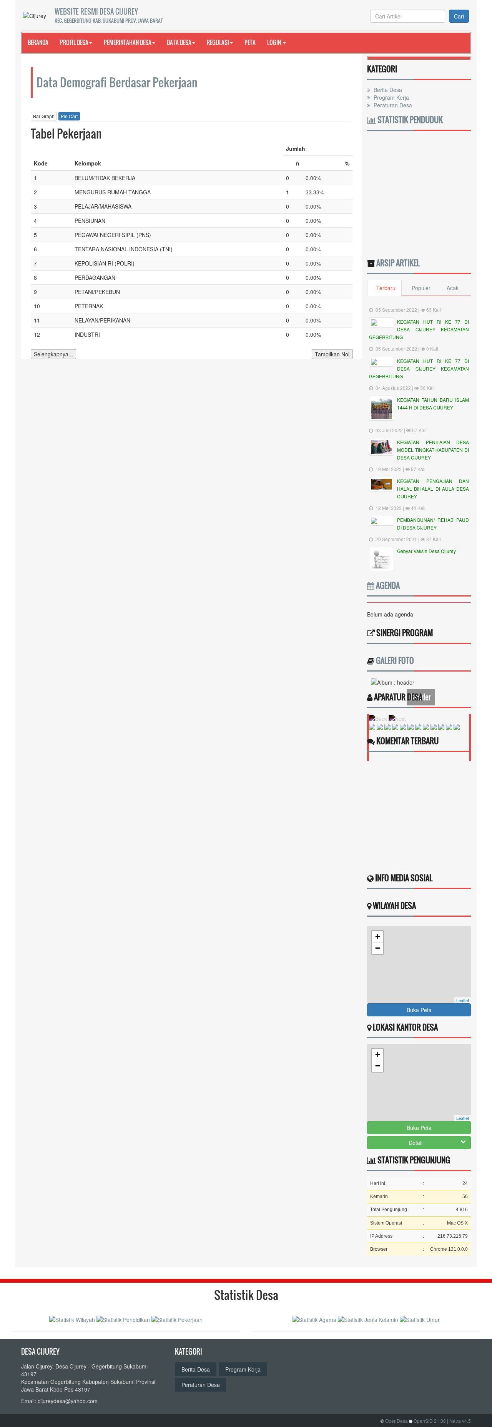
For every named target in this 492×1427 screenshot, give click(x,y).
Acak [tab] (453, 288)
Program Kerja (390, 97)
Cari (459, 16)
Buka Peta (419, 1010)
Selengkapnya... (53, 354)
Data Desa (179, 42)
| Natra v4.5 (459, 1420)
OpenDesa (396, 1420)
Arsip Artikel (398, 263)
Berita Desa (387, 90)
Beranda (38, 42)
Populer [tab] (421, 288)
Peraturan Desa (392, 105)
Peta (250, 42)
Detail (415, 1142)
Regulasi (218, 42)
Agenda (387, 585)
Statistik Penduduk (409, 119)
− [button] (377, 948)
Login (274, 42)
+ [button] (377, 936)
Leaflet (462, 1000)
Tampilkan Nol (332, 354)
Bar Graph (44, 116)
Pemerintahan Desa (127, 42)
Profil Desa (74, 42)
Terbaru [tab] (386, 288)
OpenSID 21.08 (430, 1420)
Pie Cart (69, 116)
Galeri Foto (395, 660)
